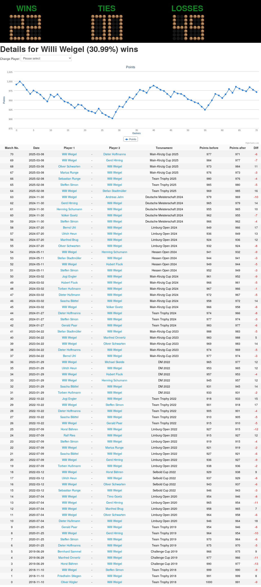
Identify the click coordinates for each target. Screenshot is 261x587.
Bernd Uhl (69, 227)
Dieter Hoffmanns (114, 154)
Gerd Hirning (114, 160)
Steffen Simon (69, 185)
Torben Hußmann (69, 288)
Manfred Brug (69, 240)
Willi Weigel (69, 154)
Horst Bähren (69, 429)
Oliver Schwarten (69, 166)
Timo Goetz (114, 496)
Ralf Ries (69, 435)
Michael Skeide (114, 362)
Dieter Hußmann (69, 295)
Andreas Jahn (115, 197)
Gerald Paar (69, 325)
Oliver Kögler (69, 582)
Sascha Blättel (69, 301)
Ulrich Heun (69, 233)
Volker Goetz (69, 215)
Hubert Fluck (114, 264)
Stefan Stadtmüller (114, 191)
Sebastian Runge (69, 178)
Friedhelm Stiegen (69, 576)
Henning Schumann (69, 209)
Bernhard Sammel (69, 551)
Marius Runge (69, 172)
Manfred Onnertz (115, 337)
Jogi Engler (69, 276)
